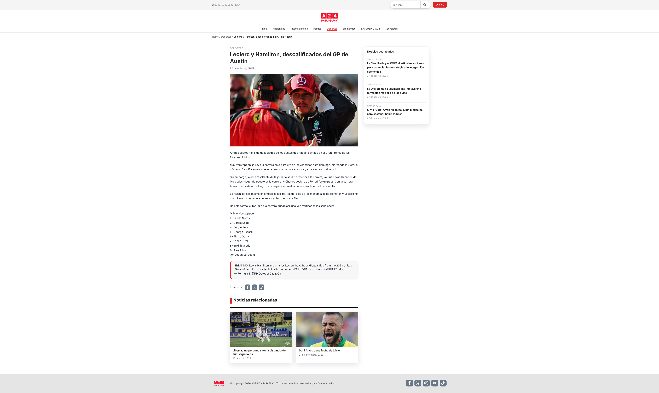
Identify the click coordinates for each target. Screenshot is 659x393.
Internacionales (299, 28)
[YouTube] (434, 383)
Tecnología (391, 28)
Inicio (264, 28)
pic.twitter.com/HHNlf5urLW (326, 269)
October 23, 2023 (270, 273)
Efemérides (349, 28)
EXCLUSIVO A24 (370, 28)
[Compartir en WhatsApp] (261, 287)
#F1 (295, 269)
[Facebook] (409, 383)
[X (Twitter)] (418, 383)
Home (215, 36)
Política (317, 28)
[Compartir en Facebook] (247, 287)
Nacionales (279, 28)
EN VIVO (440, 4)
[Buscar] (424, 4)
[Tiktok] (443, 383)
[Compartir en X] (254, 287)
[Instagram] (426, 383)
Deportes (332, 28)
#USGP (302, 269)
